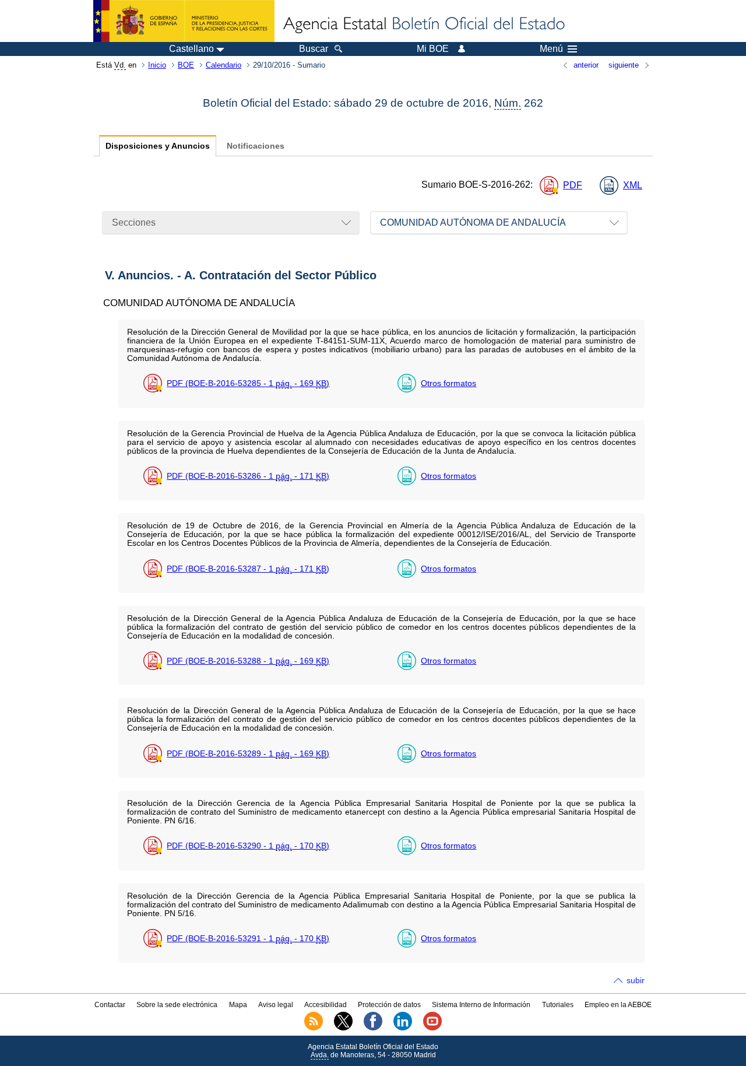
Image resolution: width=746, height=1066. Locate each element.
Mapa (238, 1005)
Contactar (109, 1005)
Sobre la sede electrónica (176, 1005)
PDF (572, 185)
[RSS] (313, 1028)
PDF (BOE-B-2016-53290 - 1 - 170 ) (248, 845)
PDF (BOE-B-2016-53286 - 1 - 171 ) (248, 476)
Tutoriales (557, 1005)
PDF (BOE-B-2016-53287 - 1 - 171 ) (248, 568)
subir (636, 980)
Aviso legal (275, 1005)
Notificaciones (255, 146)
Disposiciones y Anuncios (157, 146)
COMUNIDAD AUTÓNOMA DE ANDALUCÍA (473, 222)
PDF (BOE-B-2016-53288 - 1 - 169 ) (248, 660)
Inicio (157, 65)
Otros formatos (448, 383)
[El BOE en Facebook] (373, 1028)
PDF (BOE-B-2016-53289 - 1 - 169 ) (248, 753)
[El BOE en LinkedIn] (402, 1028)
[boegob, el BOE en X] (343, 1028)
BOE (186, 65)
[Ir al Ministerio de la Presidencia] (184, 21)
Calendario (223, 65)
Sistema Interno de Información (481, 1005)
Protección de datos (389, 1005)
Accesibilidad (325, 1005)
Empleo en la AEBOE (618, 1005)
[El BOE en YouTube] (432, 1028)
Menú (551, 49)
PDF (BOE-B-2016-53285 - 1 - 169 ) (248, 383)
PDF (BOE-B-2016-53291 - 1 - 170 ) (248, 938)
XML (632, 185)
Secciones (134, 222)
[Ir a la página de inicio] (423, 24)
